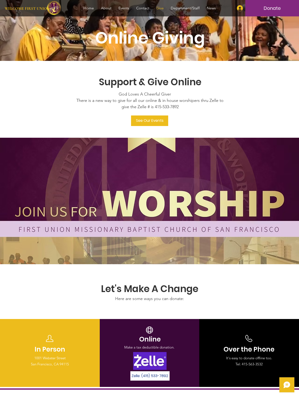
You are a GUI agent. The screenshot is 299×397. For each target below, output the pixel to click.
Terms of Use (173, 393)
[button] (150, 376)
